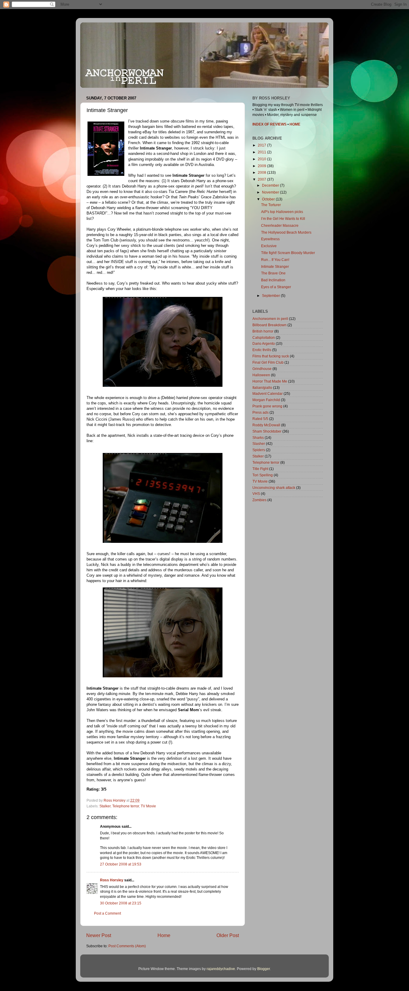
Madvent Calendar (267, 393)
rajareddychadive (221, 969)
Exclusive (269, 246)
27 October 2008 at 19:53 (120, 864)
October (269, 199)
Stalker (104, 806)
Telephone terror (125, 806)
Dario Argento (263, 343)
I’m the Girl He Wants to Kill (283, 218)
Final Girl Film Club (268, 362)
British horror (262, 331)
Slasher (258, 443)
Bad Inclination (273, 280)
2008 (262, 172)
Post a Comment (107, 913)
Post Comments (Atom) (127, 946)
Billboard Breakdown (269, 325)
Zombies (259, 500)
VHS (256, 494)
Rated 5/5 (260, 419)
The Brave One (273, 273)
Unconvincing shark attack (273, 488)
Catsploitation (263, 337)
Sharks (258, 437)
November (271, 192)
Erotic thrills (261, 350)
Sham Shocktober (266, 431)
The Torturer (271, 205)
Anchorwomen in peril (270, 319)
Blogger (263, 969)
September (271, 295)
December (271, 185)
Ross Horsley (111, 880)
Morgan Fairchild (266, 400)
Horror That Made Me (269, 381)
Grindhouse (262, 369)
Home (163, 935)
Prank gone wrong (267, 406)
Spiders (258, 450)
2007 (262, 179)
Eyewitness (270, 239)
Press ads (260, 412)
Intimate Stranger (275, 266)
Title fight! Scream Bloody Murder (288, 253)
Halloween (261, 375)
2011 (262, 152)
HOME (295, 124)
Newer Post (98, 935)
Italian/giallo (262, 387)
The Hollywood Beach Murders (286, 232)
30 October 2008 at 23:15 (120, 903)
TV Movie (148, 806)
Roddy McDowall (266, 425)
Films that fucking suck (270, 356)
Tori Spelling (262, 475)
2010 (262, 159)
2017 (262, 145)
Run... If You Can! (275, 260)
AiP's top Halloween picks (282, 212)
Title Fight (260, 469)
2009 (262, 166)
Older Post (227, 935)
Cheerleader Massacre (280, 225)
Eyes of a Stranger (276, 287)
